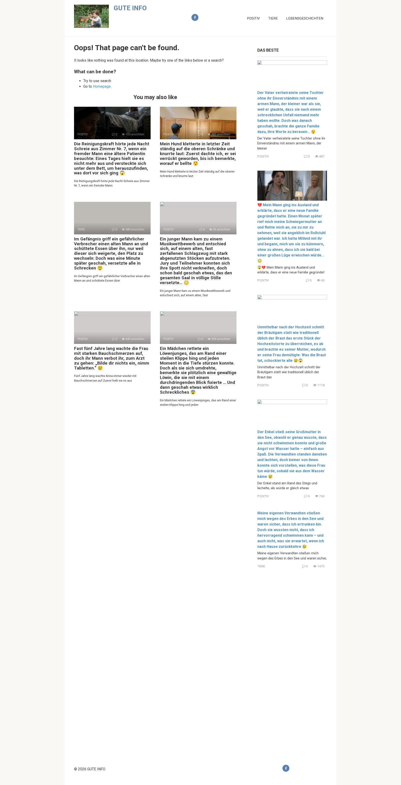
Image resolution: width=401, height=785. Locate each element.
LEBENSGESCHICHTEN (304, 18)
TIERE (273, 18)
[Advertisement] (292, 662)
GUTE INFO (130, 8)
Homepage (102, 86)
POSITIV (253, 18)
